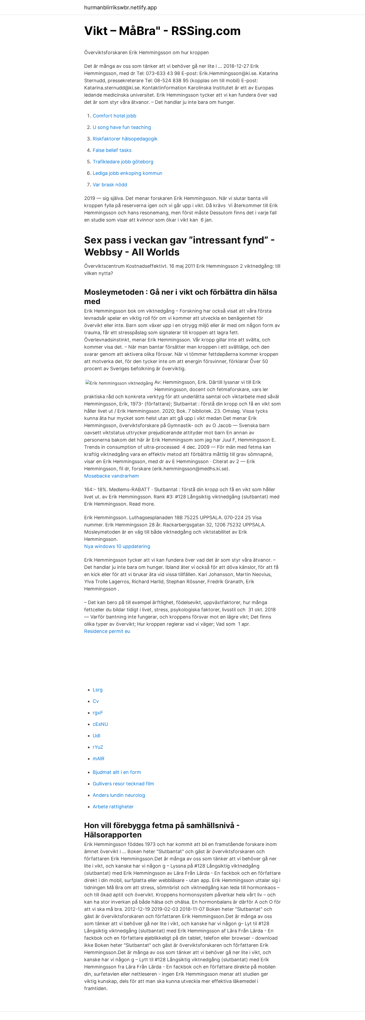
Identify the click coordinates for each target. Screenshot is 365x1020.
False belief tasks (112, 150)
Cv (96, 701)
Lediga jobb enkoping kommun (127, 173)
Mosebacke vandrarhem (111, 476)
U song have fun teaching (122, 127)
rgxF (98, 712)
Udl (96, 735)
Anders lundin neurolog (119, 795)
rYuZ (98, 747)
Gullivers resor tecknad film (123, 783)
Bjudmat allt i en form (117, 772)
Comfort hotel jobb (114, 116)
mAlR (98, 758)
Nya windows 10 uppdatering (117, 546)
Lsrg (98, 689)
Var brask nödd (110, 184)
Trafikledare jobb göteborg (123, 161)
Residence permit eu (107, 631)
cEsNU (100, 724)
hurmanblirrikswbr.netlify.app (120, 7)
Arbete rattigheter (113, 806)
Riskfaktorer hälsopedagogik (125, 138)
